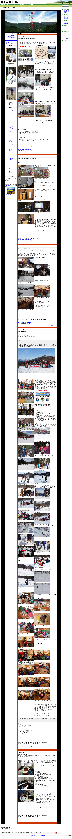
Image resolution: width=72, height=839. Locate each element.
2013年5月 (11, 135)
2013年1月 (11, 140)
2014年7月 (11, 117)
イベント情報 (66, 17)
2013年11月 (11, 127)
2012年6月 (11, 149)
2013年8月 (11, 131)
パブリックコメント (67, 37)
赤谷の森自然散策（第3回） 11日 (11, 42)
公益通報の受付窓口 (67, 38)
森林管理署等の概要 (67, 11)
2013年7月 (11, 132)
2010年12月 (11, 172)
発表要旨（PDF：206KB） (38, 196)
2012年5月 (11, 150)
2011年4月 (11, 167)
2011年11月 (11, 158)
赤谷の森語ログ (7, 180)
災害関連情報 (66, 18)
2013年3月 (11, 137)
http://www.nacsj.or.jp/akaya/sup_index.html (24, 149)
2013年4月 (11, 136)
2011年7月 (11, 163)
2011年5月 (11, 166)
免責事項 (43, 835)
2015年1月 (11, 109)
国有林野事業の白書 (67, 23)
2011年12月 (11, 157)
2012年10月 (11, 144)
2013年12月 (11, 126)
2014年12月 (11, 110)
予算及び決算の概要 (67, 22)
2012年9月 (11, 145)
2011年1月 (11, 171)
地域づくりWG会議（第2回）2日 (11, 43)
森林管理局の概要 (66, 10)
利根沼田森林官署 (9, 185)
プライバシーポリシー (29, 835)
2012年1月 (11, 155)
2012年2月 (11, 154)
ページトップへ (54, 152)
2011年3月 (11, 168)
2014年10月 (11, 113)
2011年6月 (11, 164)
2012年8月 (11, 146)
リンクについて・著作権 (38, 835)
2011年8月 (11, 162)
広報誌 (65, 16)
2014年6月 (11, 118)
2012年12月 (11, 141)
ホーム (2, 7)
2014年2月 (11, 123)
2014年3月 (11, 122)
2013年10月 (11, 128)
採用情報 (65, 12)
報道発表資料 (66, 15)
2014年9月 (11, 114)
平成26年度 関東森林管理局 (11, 37)
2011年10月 (11, 159)
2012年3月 (11, 153)
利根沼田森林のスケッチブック (10, 194)
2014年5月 (11, 119)
